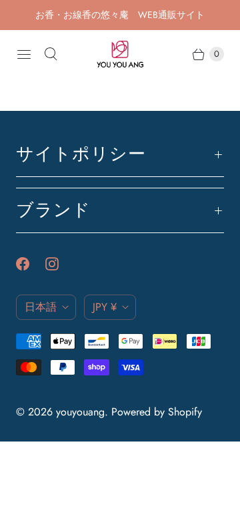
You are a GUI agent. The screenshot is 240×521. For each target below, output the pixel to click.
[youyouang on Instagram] (60, 264)
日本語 (41, 307)
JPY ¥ (105, 307)
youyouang (80, 411)
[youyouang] (120, 54)
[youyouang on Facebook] (30, 264)
